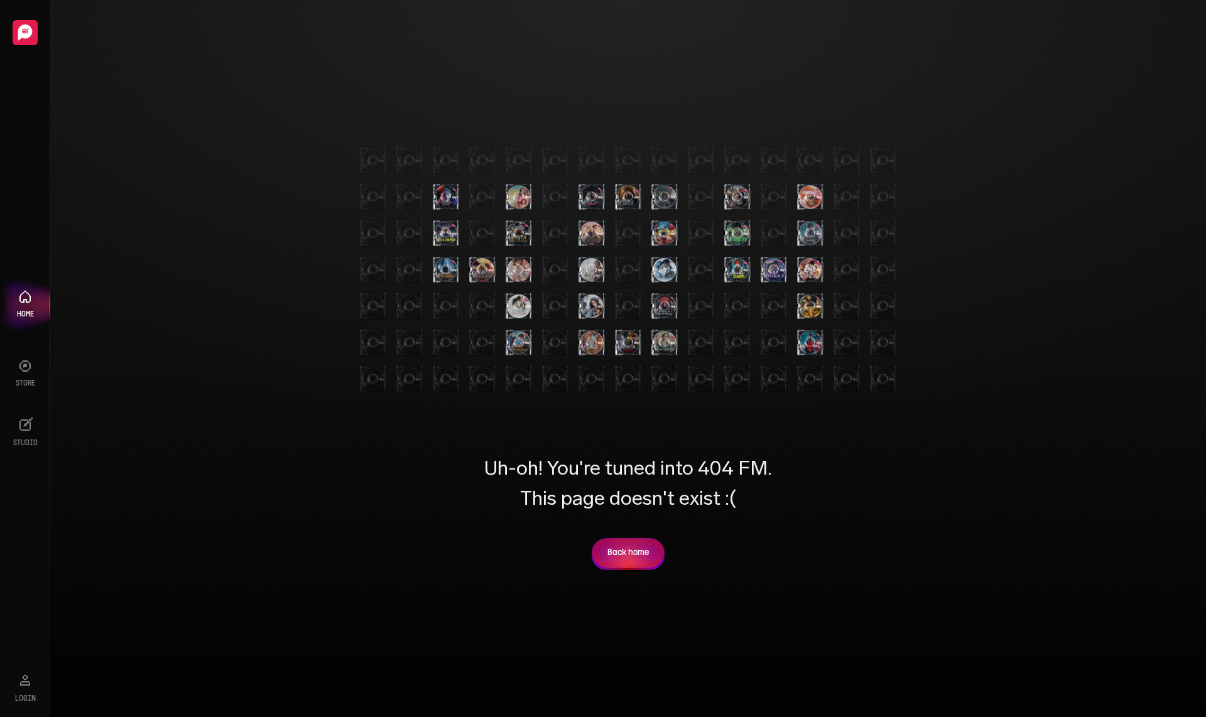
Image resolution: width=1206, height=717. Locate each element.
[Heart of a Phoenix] (519, 343)
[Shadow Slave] (810, 233)
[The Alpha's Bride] (628, 197)
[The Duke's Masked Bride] (592, 197)
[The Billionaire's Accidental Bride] (737, 197)
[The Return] (664, 197)
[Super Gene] (810, 306)
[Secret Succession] (592, 343)
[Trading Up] (664, 270)
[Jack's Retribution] (810, 270)
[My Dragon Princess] (482, 270)
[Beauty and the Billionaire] (519, 306)
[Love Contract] (774, 270)
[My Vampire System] (446, 197)
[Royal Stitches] (664, 343)
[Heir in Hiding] (446, 270)
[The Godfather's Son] (810, 343)
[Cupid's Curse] (592, 270)
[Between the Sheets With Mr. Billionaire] (519, 270)
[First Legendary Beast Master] (664, 233)
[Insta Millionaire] (519, 233)
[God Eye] (737, 233)
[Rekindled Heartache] (810, 197)
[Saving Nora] (519, 197)
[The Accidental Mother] (592, 306)
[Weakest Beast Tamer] (737, 270)
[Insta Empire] (446, 233)
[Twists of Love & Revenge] (628, 343)
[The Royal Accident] (592, 233)
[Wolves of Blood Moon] (664, 306)
